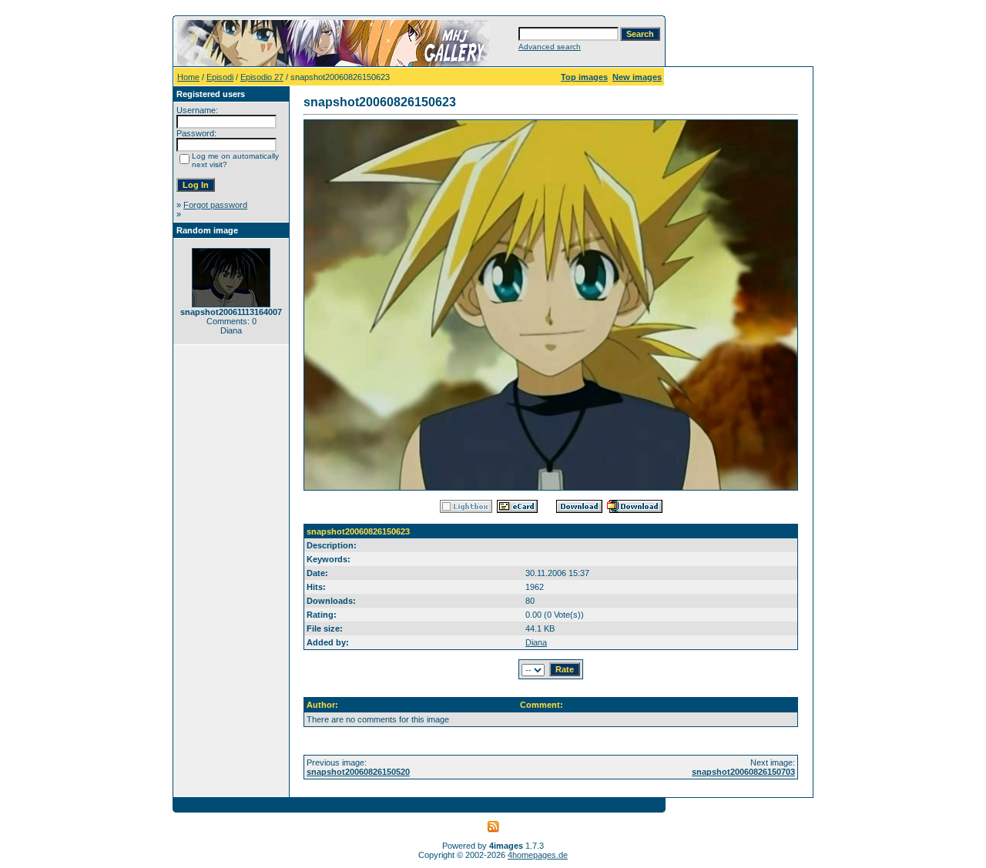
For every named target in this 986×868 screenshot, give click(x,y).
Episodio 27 (261, 77)
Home (188, 77)
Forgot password (215, 204)
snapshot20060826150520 (358, 771)
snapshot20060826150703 (743, 771)
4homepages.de (538, 855)
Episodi (219, 77)
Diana (536, 642)
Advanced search (549, 46)
